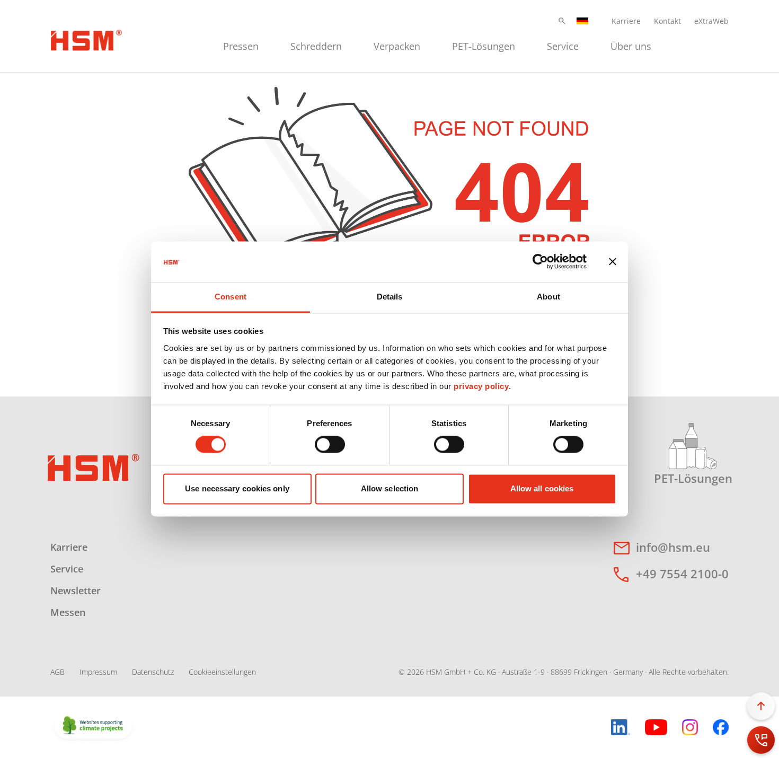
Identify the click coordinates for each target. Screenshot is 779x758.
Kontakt (667, 21)
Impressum (98, 672)
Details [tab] (390, 296)
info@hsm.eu (673, 547)
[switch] (330, 444)
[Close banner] (612, 262)
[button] (561, 20)
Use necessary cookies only (237, 488)
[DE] (582, 20)
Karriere (626, 21)
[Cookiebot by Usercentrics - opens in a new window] (540, 262)
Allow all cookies (542, 488)
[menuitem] (241, 45)
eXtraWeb (711, 21)
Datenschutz (153, 672)
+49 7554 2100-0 (682, 573)
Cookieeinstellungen (222, 672)
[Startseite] (86, 38)
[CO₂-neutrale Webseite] (93, 726)
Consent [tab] (230, 296)
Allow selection (390, 488)
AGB (57, 672)
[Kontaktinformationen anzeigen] (761, 740)
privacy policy (481, 386)
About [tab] (548, 296)
